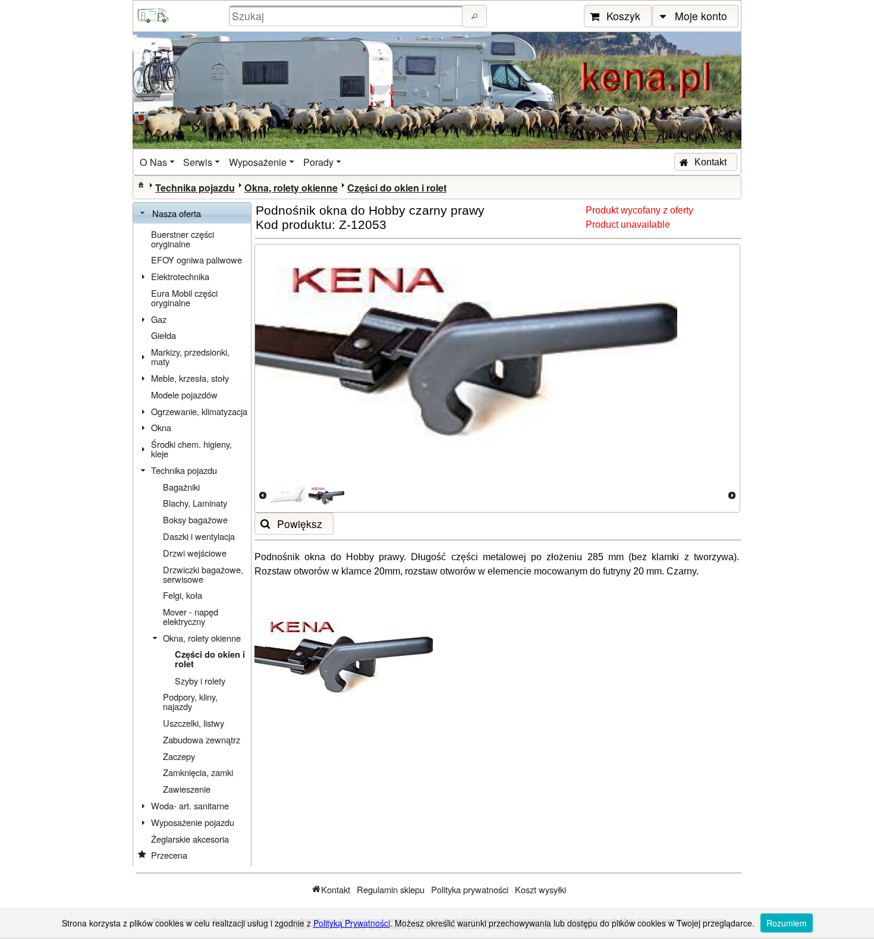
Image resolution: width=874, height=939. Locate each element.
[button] (474, 16)
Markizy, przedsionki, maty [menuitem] (190, 357)
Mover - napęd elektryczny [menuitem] (190, 616)
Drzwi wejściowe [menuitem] (195, 553)
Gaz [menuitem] (158, 319)
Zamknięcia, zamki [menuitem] (198, 772)
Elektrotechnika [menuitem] (180, 276)
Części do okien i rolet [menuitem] (210, 659)
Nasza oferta (176, 213)
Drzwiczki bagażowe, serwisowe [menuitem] (203, 574)
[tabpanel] (192, 545)
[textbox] (347, 15)
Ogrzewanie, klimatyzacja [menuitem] (199, 411)
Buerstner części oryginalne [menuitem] (182, 239)
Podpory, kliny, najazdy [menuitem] (190, 701)
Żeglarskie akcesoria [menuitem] (190, 839)
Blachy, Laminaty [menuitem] (195, 503)
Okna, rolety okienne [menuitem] (202, 638)
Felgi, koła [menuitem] (182, 595)
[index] (141, 184)
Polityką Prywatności (351, 923)
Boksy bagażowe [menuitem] (195, 519)
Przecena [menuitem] (169, 855)
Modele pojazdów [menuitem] (184, 394)
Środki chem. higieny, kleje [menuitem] (191, 449)
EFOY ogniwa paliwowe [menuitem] (196, 259)
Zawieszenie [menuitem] (186, 789)
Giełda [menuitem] (163, 335)
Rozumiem (786, 923)
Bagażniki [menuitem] (181, 487)
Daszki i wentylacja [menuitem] (199, 536)
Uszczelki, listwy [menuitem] (193, 723)
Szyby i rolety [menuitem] (200, 680)
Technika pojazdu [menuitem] (184, 470)
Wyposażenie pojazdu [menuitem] (192, 822)
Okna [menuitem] (161, 427)
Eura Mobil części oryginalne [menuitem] (184, 298)
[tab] (192, 213)
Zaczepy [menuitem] (179, 756)
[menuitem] (158, 162)
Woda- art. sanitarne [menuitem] (190, 805)
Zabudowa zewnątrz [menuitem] (201, 739)
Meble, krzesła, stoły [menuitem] (190, 378)
